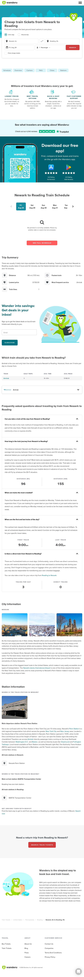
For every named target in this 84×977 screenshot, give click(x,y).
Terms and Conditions (53, 953)
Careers (27, 957)
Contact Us (49, 944)
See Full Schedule (42, 243)
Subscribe (10, 342)
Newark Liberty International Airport (36, 668)
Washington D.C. (22, 742)
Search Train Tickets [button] (42, 845)
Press (26, 953)
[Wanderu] (9, 3)
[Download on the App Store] (51, 167)
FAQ (40, 70)
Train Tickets (6, 920)
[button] (80, 3)
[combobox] (21, 41)
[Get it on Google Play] (68, 167)
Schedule (7, 70)
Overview (18, 70)
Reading (40, 920)
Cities (52, 70)
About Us (28, 944)
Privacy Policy (50, 957)
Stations (63, 70)
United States (17, 920)
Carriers (29, 70)
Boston (35, 742)
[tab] (11, 36)
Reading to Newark (49, 575)
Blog (26, 948)
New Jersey (64, 731)
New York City (51, 731)
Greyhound (65, 742)
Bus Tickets (6, 944)
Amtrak (6, 378)
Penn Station (74, 729)
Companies (49, 948)
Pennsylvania (29, 920)
